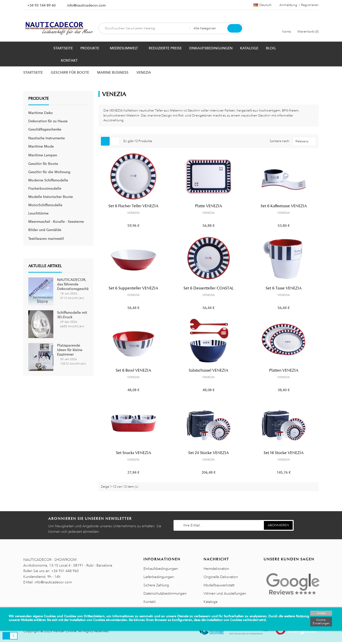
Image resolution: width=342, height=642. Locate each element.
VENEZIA (133, 213)
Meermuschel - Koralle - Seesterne (56, 221)
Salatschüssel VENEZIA (208, 370)
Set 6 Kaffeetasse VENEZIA (284, 205)
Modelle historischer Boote (50, 196)
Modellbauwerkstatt (219, 585)
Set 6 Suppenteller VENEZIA (133, 288)
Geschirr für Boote (43, 163)
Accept (321, 613)
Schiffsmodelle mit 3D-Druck (72, 314)
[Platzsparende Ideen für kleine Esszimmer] (40, 356)
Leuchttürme (38, 213)
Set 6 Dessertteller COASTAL (209, 288)
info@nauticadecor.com (86, 5)
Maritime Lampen (42, 155)
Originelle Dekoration (221, 577)
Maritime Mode (41, 146)
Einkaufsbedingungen (160, 568)
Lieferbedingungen (158, 577)
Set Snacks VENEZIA (133, 452)
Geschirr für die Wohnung (49, 172)
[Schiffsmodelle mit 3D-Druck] (40, 324)
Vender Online (64, 631)
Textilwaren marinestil (46, 238)
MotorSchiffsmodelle (45, 205)
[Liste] (115, 141)
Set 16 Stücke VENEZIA (283, 452)
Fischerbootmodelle (44, 188)
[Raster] (105, 141)
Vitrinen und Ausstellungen (225, 593)
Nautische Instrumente (46, 138)
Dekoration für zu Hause (48, 121)
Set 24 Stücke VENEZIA (208, 452)
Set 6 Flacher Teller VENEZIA (133, 205)
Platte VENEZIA (208, 205)
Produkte (38, 98)
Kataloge (211, 601)
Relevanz (301, 141)
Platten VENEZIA (283, 370)
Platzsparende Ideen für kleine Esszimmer (69, 350)
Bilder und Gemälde (44, 230)
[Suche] (234, 28)
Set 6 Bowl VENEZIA (133, 370)
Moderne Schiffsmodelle (48, 180)
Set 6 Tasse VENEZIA (283, 288)
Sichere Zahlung (156, 585)
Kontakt (149, 601)
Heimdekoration (216, 568)
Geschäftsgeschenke (44, 129)
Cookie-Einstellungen (321, 621)
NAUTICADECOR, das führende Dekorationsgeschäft (74, 284)
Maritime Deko (40, 113)
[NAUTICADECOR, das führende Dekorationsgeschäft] (40, 291)
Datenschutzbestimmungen (165, 593)
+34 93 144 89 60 (41, 5)
